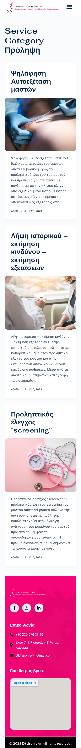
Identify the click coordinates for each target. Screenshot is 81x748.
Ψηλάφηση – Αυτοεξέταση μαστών (32, 81)
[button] (69, 6)
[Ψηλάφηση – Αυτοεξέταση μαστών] (40, 124)
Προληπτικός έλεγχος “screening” (32, 422)
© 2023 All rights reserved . (40, 743)
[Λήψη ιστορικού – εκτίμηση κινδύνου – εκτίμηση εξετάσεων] (40, 302)
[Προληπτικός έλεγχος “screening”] (40, 465)
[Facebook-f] (14, 607)
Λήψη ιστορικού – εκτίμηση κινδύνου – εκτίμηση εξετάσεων (39, 251)
